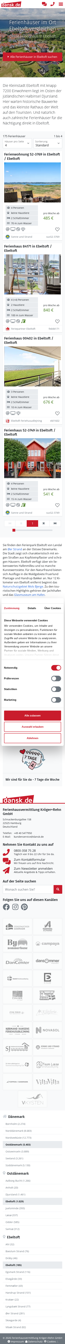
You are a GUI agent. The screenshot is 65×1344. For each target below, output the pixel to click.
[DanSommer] (48, 961)
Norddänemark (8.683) (19, 1130)
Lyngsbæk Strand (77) (18, 1306)
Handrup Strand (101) (18, 1292)
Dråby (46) (11, 1258)
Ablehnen (32, 738)
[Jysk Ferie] (17, 1012)
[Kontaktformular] (44, 4)
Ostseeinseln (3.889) (17, 1151)
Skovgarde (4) (13, 1320)
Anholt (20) (12, 1187)
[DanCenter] (17, 961)
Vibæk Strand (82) (16, 1327)
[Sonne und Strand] (48, 1047)
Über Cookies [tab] (52, 608)
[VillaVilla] (48, 1081)
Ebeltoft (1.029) (15, 1201)
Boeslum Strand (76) (17, 1251)
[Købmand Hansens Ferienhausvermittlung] (17, 1030)
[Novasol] (48, 1030)
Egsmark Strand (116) (18, 1272)
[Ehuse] (48, 978)
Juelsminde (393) (15, 1208)
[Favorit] (57, 229)
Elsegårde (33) (14, 1278)
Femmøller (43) (14, 1285)
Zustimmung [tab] (11, 608)
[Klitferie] (48, 1012)
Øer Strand (15, 549)
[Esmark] (17, 995)
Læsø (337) (12, 1215)
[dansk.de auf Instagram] (15, 907)
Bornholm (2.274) (15, 1123)
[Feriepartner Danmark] (17, 926)
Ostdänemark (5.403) (18, 1144)
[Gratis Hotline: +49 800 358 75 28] (52, 4)
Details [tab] (32, 608)
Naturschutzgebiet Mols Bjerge (23, 586)
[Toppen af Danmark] (17, 1081)
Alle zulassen (32, 715)
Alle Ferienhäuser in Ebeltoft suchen (33, 57)
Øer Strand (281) (15, 1313)
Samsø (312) (12, 1229)
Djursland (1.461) (15, 1194)
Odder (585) (12, 1222)
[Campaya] (48, 943)
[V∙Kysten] (33, 1099)
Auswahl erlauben (33, 726)
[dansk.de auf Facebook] (6, 907)
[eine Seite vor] (43, 523)
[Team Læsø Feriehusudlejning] (48, 1064)
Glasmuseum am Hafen (29, 595)
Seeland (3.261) (14, 1158)
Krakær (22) (12, 1299)
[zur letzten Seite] (55, 523)
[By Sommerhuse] (17, 943)
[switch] (56, 678)
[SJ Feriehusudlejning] (17, 1047)
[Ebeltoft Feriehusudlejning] (17, 978)
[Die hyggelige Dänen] (48, 995)
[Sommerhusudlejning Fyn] (17, 1064)
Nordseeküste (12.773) (18, 1137)
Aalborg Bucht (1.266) (18, 1180)
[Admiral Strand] (48, 926)
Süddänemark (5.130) (18, 1165)
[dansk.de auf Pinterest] (24, 907)
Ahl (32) (10, 1244)
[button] (61, 4)
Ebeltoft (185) (14, 1265)
